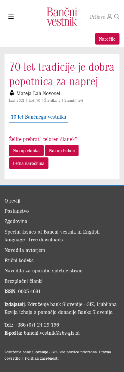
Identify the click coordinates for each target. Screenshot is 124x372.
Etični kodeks (19, 260)
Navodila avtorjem (25, 249)
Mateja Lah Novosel (38, 93)
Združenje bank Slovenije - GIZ (31, 351)
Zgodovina (16, 221)
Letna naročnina (29, 163)
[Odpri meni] (11, 16)
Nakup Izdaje (62, 150)
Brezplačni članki (24, 280)
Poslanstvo (17, 210)
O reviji (12, 200)
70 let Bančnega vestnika (38, 116)
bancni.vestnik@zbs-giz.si (52, 332)
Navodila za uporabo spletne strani (44, 270)
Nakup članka (26, 150)
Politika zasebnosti (42, 358)
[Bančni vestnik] (62, 16)
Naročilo (107, 39)
